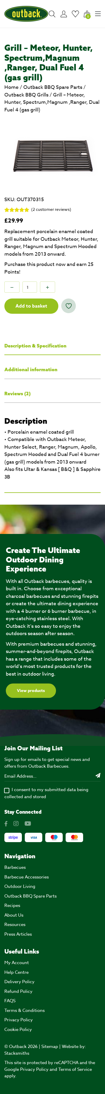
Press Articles (18, 934)
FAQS (9, 1001)
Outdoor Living (19, 886)
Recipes (12, 905)
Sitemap (49, 1046)
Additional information (30, 369)
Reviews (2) (17, 393)
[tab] (52, 346)
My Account (16, 962)
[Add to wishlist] (68, 305)
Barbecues (15, 867)
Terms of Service (75, 1069)
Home (11, 87)
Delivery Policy (19, 981)
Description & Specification (35, 346)
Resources (14, 924)
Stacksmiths (16, 1053)
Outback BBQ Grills (26, 95)
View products (31, 691)
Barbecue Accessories (26, 877)
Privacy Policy (18, 1020)
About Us (13, 915)
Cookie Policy (18, 1029)
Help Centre (16, 972)
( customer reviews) (51, 209)
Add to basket (31, 306)
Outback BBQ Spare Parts (52, 87)
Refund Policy (18, 991)
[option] (52, 151)
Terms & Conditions (24, 1010)
